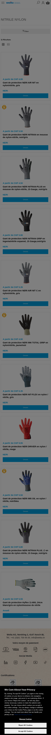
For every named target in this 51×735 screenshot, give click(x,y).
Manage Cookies (25, 719)
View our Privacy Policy (23, 714)
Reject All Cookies (25, 725)
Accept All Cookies (25, 731)
